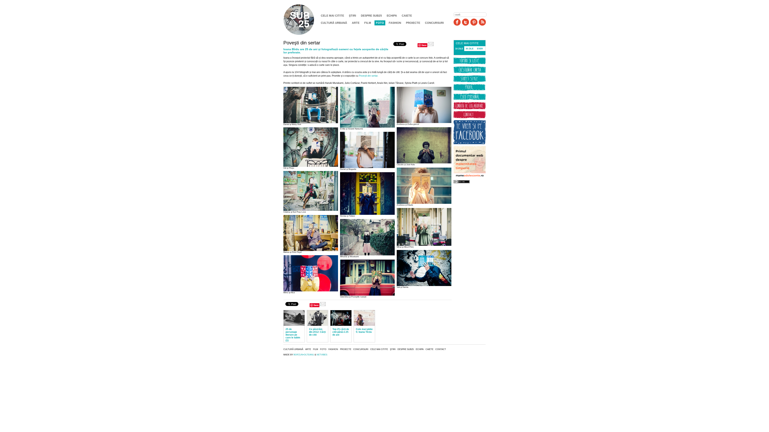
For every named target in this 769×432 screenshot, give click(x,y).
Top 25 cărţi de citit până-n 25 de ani (340, 332)
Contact (440, 349)
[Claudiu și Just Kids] (424, 162)
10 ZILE (459, 48)
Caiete (407, 15)
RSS (482, 22)
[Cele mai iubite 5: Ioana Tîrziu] (364, 318)
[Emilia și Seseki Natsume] (367, 126)
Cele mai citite (332, 15)
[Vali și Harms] (424, 285)
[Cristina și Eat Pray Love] (310, 210)
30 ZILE (469, 48)
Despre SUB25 (371, 15)
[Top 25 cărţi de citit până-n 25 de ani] (340, 318)
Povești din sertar (368, 75)
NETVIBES (322, 354)
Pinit (473, 22)
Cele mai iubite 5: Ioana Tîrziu (364, 330)
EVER (480, 48)
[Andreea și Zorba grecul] (424, 122)
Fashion (395, 22)
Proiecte (413, 22)
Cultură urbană (334, 22)
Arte (355, 22)
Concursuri (434, 22)
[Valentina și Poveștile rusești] (367, 294)
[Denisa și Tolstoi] (367, 214)
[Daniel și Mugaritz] (367, 167)
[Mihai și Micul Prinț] (424, 245)
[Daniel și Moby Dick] (310, 122)
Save (424, 45)
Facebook (457, 22)
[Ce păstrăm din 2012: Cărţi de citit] (317, 318)
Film (367, 22)
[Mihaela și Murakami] (367, 254)
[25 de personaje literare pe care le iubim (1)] (294, 318)
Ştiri (352, 15)
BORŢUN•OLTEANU (304, 354)
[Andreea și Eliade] (424, 203)
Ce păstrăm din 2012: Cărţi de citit (317, 332)
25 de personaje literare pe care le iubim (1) (293, 335)
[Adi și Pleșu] (310, 166)
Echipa (392, 15)
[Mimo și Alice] (310, 290)
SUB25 (303, 19)
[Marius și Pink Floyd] (310, 250)
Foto (380, 22)
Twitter (465, 22)
